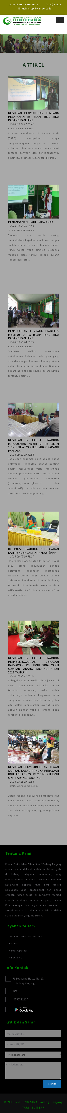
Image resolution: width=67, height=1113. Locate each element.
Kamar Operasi (18, 950)
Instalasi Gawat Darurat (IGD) (26, 936)
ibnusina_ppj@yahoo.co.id (35, 8)
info (15, 991)
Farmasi (14, 943)
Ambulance (15, 957)
